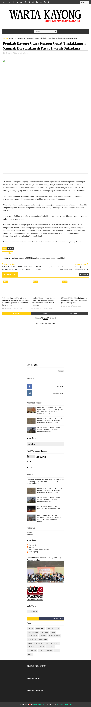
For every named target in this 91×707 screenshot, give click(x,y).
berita (11, 38)
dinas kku (43, 639)
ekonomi (50, 647)
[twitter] (17, 2)
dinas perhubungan (36, 647)
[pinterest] (25, 2)
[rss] (37, 2)
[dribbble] (33, 2)
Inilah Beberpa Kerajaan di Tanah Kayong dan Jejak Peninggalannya (48, 429)
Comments (58, 618)
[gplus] (21, 2)
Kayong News (34, 545)
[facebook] (13, 2)
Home (5, 38)
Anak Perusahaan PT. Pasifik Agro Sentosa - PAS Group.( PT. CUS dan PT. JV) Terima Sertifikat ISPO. (45, 481)
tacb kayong (33, 552)
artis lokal (32, 611)
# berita (10, 248)
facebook (73, 313)
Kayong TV (32, 547)
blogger (16, 313)
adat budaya (33, 632)
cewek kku (32, 639)
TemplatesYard (38, 704)
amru (53, 632)
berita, (26, 53)
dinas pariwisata (35, 643)
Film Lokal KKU (53, 628)
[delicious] (48, 2)
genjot (42, 650)
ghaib (49, 650)
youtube (30, 534)
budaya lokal (54, 636)
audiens (43, 636)
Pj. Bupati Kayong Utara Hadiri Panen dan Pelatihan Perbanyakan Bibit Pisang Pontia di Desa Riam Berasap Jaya (15, 301)
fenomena (32, 650)
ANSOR (30, 628)
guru (57, 650)
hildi (30, 654)
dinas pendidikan (51, 643)
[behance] (41, 2)
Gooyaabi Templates (64, 704)
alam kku (44, 632)
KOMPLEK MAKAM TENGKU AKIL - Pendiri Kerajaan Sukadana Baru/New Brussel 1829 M (50, 420)
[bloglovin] (29, 2)
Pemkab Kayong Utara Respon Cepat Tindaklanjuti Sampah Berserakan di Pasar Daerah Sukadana (43, 301)
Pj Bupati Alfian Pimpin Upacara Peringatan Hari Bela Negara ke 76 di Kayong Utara (74, 300)
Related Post (10, 275)
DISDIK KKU (40, 628)
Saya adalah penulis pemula (39, 549)
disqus (45, 313)
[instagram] (44, 2)
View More (85, 274)
